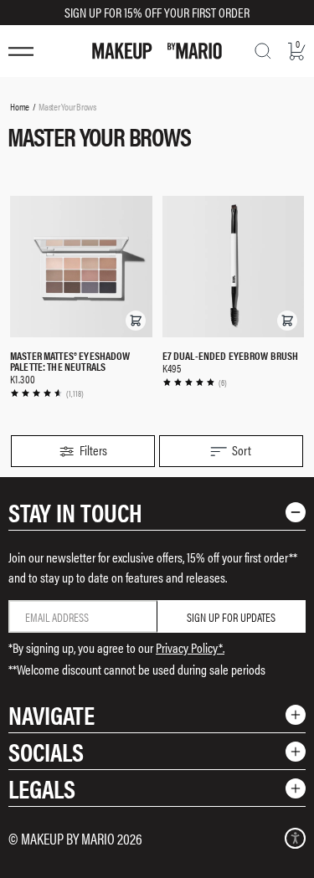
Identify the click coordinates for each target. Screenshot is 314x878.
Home (19, 106)
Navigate (51, 714)
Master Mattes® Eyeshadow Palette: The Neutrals (70, 361)
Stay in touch (75, 512)
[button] (136, 321)
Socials (46, 751)
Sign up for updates (231, 616)
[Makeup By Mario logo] (157, 51)
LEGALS (41, 788)
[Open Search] (263, 51)
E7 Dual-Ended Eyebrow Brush (230, 355)
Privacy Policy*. (190, 647)
